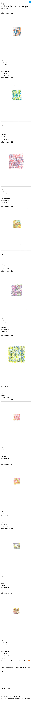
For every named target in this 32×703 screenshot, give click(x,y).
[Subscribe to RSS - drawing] (29, 660)
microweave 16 (7, 142)
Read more (6, 75)
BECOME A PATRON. (6, 689)
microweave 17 (7, 78)
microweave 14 (7, 271)
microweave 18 (7, 13)
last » (24, 660)
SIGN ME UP (4, 671)
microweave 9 (6, 593)
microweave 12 (7, 400)
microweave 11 (7, 464)
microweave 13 (7, 335)
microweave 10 (7, 529)
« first (3, 659)
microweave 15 (7, 206)
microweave (4, 73)
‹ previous (9, 659)
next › (19, 660)
